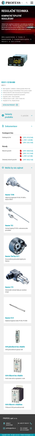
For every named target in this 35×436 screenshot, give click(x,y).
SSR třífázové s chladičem (13, 404)
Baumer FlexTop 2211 (12, 256)
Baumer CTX (9, 287)
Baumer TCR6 (9, 195)
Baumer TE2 (9, 225)
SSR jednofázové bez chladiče (15, 347)
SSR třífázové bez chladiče (14, 375)
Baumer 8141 (9, 318)
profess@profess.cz (11, 428)
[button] (17, 115)
